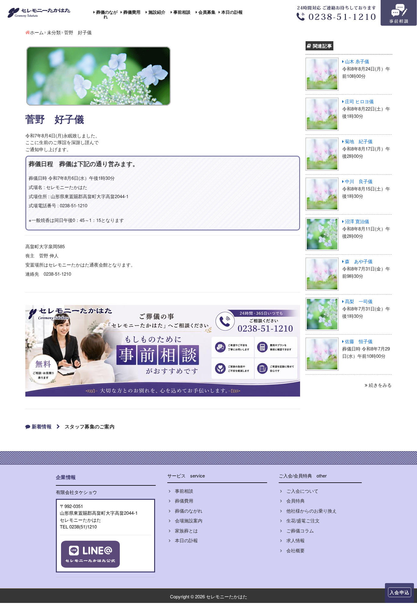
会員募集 (206, 12)
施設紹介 (156, 12)
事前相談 (181, 12)
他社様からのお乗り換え (309, 510)
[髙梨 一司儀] (322, 301)
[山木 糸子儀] (322, 61)
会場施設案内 (186, 520)
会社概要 (293, 550)
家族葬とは (184, 530)
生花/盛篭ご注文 (301, 520)
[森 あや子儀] (322, 261)
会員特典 (293, 500)
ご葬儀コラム (298, 530)
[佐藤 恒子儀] (322, 341)
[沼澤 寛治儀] (322, 221)
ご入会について (300, 491)
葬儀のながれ (106, 14)
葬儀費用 (131, 12)
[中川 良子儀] (322, 181)
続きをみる (380, 385)
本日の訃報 (231, 12)
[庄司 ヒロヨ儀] (322, 101)
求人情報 (293, 540)
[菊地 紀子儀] (322, 141)
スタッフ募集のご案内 (89, 426)
